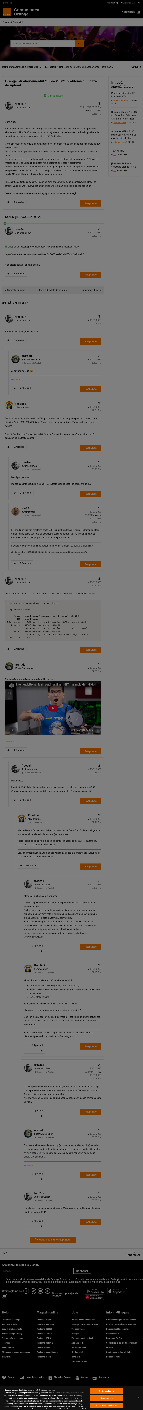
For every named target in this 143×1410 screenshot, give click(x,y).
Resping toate (107, 1398)
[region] (71, 1398)
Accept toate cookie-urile (106, 1405)
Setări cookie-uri (106, 1391)
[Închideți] (138, 1398)
